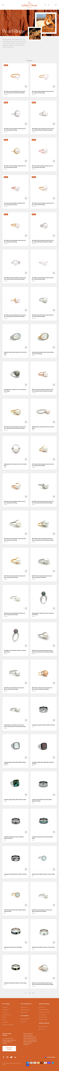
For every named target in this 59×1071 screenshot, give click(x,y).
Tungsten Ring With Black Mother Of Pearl (15, 874)
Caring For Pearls (43, 1017)
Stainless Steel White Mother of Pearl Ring (43, 947)
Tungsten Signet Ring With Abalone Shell (15, 799)
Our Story (4, 1012)
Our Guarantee (42, 1014)
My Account (42, 1007)
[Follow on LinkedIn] (15, 1057)
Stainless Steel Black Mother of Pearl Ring (15, 983)
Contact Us (5, 1007)
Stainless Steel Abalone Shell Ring (13, 947)
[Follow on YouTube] (11, 1057)
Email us (24, 1021)
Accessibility (5, 1022)
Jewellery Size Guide (44, 1012)
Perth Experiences (25, 1009)
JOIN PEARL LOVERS (9, 1048)
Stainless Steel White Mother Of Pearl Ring (43, 874)
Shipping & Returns (44, 1009)
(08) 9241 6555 (43, 1026)
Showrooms (5, 1009)
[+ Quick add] (26, 86)
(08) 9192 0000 (26, 1019)
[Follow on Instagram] (7, 1057)
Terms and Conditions (7, 1024)
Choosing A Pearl (43, 1019)
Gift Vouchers (24, 1012)
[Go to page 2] (33, 992)
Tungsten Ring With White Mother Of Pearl (43, 725)
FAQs (3, 1019)
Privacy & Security (6, 1014)
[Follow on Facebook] (3, 1057)
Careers (4, 1017)
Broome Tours (24, 1007)
